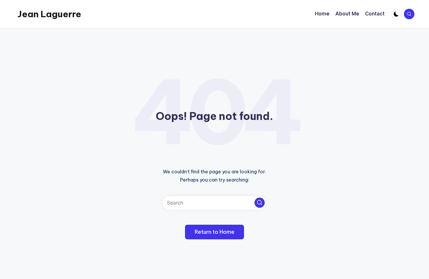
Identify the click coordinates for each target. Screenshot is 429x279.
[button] (259, 203)
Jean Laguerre (49, 14)
